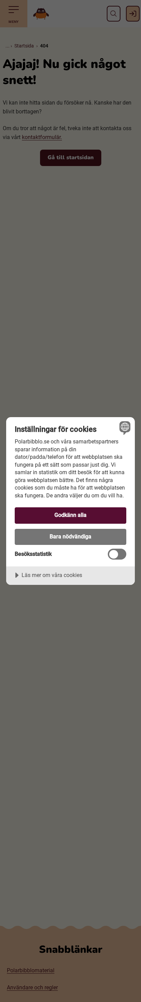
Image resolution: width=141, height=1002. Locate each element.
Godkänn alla (70, 515)
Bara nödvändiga (70, 536)
